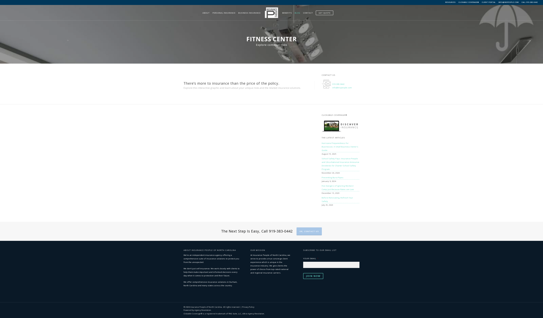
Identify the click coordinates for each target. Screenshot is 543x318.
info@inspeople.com (508, 2)
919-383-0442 (338, 84)
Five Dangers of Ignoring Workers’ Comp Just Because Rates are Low (338, 188)
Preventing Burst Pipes (332, 177)
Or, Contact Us (309, 231)
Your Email (311, 258)
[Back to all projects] (185, 32)
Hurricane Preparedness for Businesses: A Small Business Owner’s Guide (340, 147)
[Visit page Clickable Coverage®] (340, 126)
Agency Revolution (203, 310)
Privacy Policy (248, 307)
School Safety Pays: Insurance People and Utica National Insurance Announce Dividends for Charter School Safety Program (340, 163)
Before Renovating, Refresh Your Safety (337, 199)
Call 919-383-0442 (530, 2)
